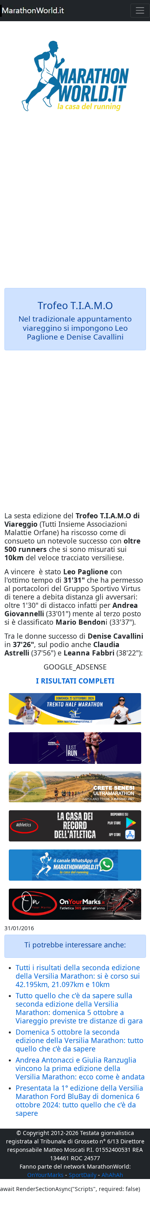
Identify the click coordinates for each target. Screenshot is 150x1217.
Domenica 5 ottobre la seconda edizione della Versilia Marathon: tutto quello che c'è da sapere (80, 1040)
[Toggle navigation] (140, 11)
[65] (75, 865)
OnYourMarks (45, 1175)
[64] (75, 826)
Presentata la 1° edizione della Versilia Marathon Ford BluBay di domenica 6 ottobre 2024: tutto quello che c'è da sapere (79, 1100)
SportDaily (82, 1175)
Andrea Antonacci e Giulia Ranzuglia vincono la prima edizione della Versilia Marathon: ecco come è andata (80, 1068)
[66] (75, 709)
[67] (75, 787)
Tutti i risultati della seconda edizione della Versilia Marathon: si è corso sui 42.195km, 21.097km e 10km (78, 976)
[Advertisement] (75, 205)
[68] (75, 904)
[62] (75, 748)
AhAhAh (112, 1175)
